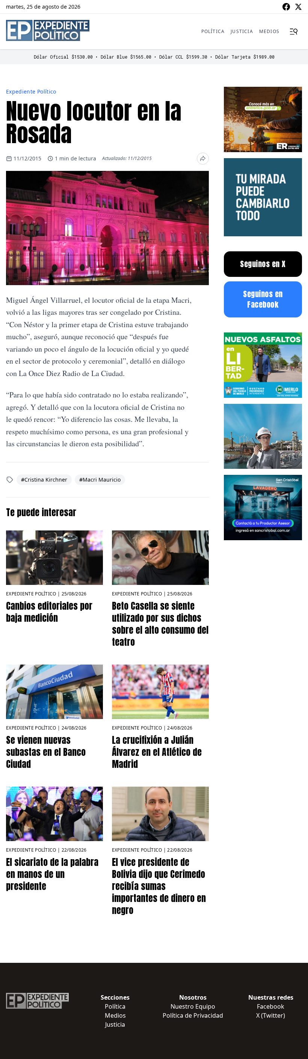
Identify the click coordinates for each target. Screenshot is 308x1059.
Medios (269, 31)
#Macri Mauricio (100, 479)
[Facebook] (286, 7)
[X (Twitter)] (298, 7)
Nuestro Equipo (193, 1006)
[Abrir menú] (293, 31)
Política (213, 31)
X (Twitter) (270, 1015)
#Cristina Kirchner (44, 479)
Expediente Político (31, 91)
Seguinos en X (263, 264)
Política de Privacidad (193, 1015)
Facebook (270, 1006)
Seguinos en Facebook (263, 299)
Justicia (242, 31)
